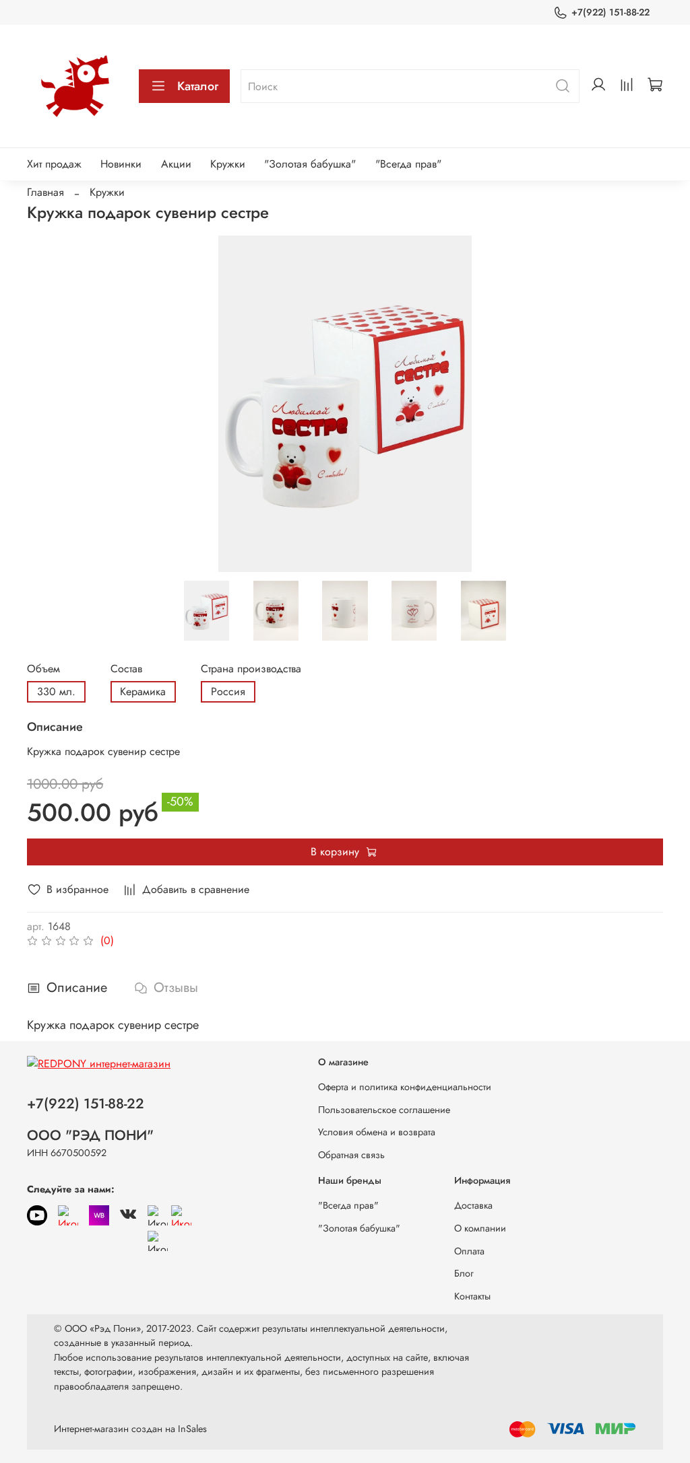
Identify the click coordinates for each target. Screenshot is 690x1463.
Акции (176, 164)
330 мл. (56, 691)
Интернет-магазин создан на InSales (130, 1428)
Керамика (143, 691)
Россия (228, 691)
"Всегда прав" (408, 164)
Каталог (197, 86)
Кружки (227, 164)
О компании (480, 1228)
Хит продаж (54, 164)
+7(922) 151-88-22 (610, 12)
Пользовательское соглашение (384, 1109)
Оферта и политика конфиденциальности (404, 1087)
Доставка (473, 1205)
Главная (45, 192)
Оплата (469, 1251)
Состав (126, 668)
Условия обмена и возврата (376, 1132)
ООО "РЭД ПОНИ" (90, 1135)
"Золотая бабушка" (310, 164)
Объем (43, 668)
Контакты (472, 1296)
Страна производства (251, 668)
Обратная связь (351, 1155)
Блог (464, 1273)
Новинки (121, 164)
